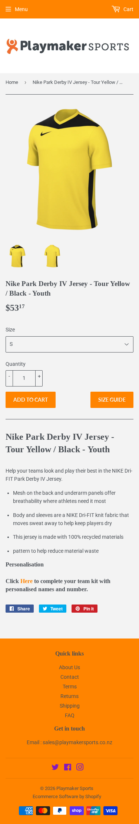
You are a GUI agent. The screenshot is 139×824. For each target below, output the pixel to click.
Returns (69, 696)
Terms (70, 686)
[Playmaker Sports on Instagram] (80, 768)
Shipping (70, 706)
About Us (69, 667)
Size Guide (112, 399)
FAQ (70, 715)
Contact (69, 677)
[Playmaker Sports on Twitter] (55, 768)
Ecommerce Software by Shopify (67, 796)
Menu (21, 9)
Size (10, 330)
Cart (127, 9)
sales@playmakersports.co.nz (77, 742)
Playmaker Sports (74, 788)
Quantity (16, 364)
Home (12, 82)
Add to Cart (30, 399)
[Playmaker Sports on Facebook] (68, 768)
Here (26, 581)
